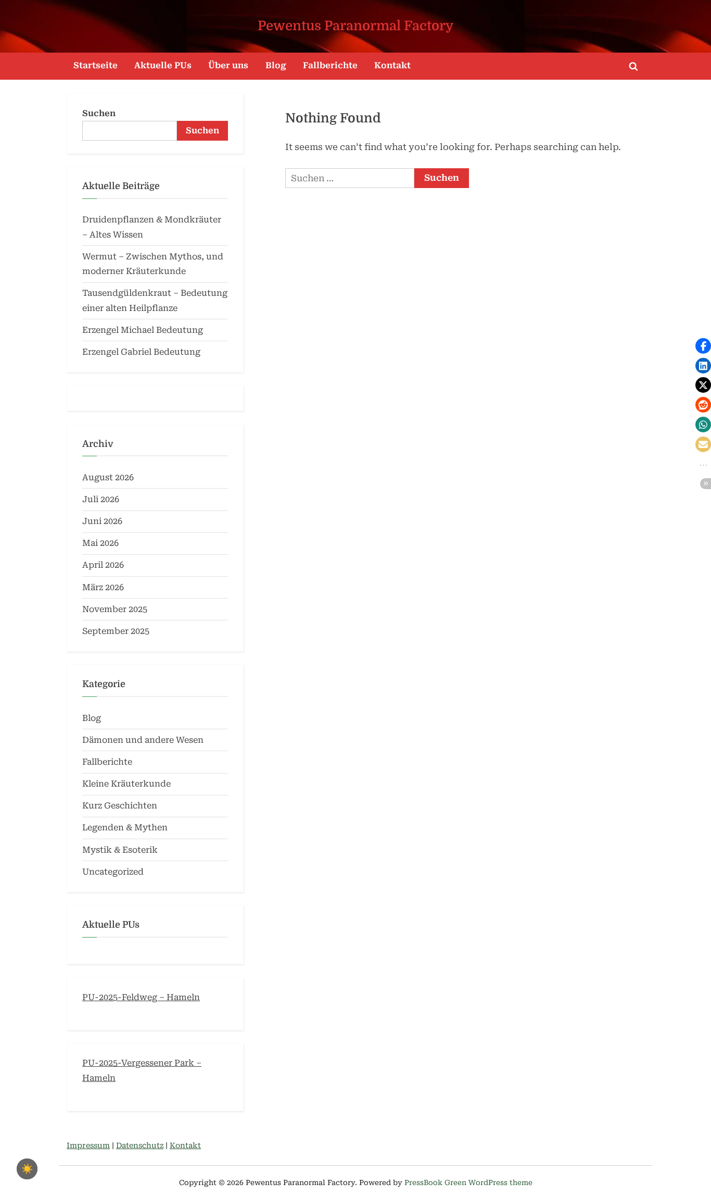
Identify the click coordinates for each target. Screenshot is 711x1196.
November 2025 (114, 609)
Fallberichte (330, 65)
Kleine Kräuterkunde (126, 784)
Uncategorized (113, 872)
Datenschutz (139, 1145)
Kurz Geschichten (119, 806)
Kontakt (392, 65)
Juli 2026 (100, 499)
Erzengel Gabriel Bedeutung (141, 352)
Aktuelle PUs (163, 65)
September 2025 (115, 631)
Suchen (99, 113)
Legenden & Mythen (125, 827)
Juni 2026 (102, 521)
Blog (275, 65)
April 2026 (103, 565)
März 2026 (103, 587)
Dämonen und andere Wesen (143, 740)
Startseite (95, 65)
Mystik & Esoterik (120, 850)
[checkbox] (27, 1168)
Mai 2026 (100, 543)
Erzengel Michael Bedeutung (142, 330)
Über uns (228, 65)
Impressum (88, 1145)
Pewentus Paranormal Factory (355, 25)
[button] (703, 346)
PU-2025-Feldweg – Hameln (141, 997)
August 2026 (108, 477)
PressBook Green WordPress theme (468, 1182)
